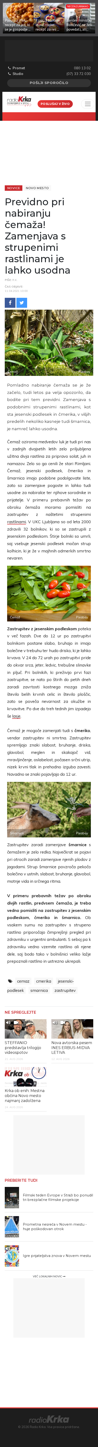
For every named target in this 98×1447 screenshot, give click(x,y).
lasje (16, 716)
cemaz (23, 981)
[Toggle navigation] (87, 104)
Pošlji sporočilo (49, 83)
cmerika (43, 981)
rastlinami (16, 521)
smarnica (39, 990)
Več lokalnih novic (48, 1276)
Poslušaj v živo (55, 104)
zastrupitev (65, 990)
